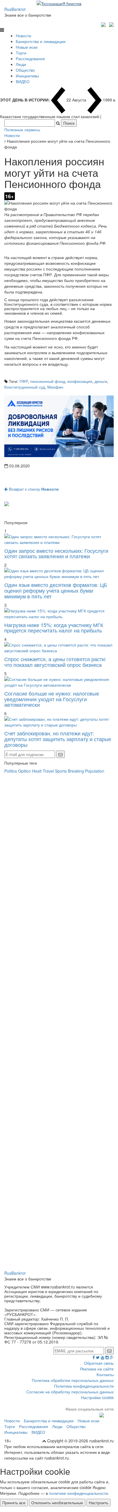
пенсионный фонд (47, 381)
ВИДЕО (23, 81)
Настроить (98, 1502)
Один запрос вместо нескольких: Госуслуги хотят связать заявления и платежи (56, 553)
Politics (10, 771)
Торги (21, 53)
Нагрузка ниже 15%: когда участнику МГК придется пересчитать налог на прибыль (53, 627)
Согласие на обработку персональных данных (70, 1392)
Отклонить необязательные (57, 1502)
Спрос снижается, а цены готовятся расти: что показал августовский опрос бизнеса (55, 661)
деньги (101, 381)
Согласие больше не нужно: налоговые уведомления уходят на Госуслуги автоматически (51, 699)
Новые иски (27, 47)
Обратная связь (99, 1363)
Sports (61, 771)
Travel (48, 771)
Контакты (105, 1374)
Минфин (55, 387)
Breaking (76, 771)
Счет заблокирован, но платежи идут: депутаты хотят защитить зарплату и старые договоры (57, 738)
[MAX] (104, 24)
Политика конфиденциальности (84, 1386)
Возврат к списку (33, 489)
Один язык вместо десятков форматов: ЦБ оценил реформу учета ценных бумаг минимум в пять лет (55, 590)
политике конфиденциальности (78, 1493)
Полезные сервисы (22, 129)
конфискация (79, 381)
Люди (21, 64)
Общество (25, 70)
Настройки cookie (97, 1397)
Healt (37, 771)
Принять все (13, 1502)
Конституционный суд (24, 387)
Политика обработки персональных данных (73, 1380)
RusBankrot (14, 9)
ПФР (23, 381)
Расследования (30, 58)
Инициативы (27, 76)
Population (94, 771)
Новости (23, 35)
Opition (24, 771)
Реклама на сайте (97, 1369)
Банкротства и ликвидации (41, 41)
